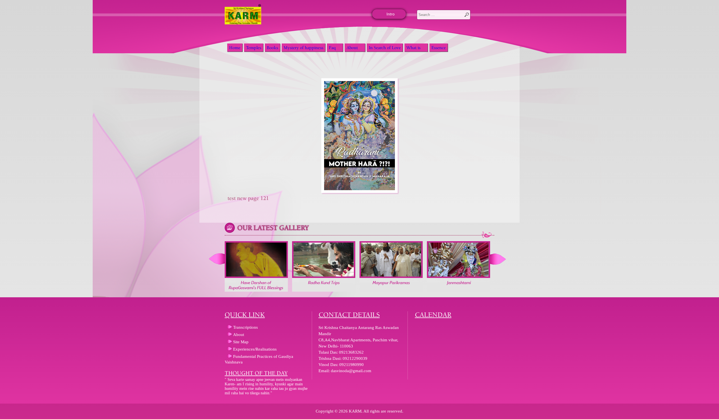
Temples (253, 47)
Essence (438, 47)
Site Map (241, 342)
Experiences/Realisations (255, 349)
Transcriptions (245, 327)
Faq (332, 47)
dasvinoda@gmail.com (351, 371)
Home (234, 47)
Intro (390, 14)
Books (272, 47)
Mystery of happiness (303, 47)
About (352, 47)
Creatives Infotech (6, 402)
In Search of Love (385, 47)
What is (413, 47)
